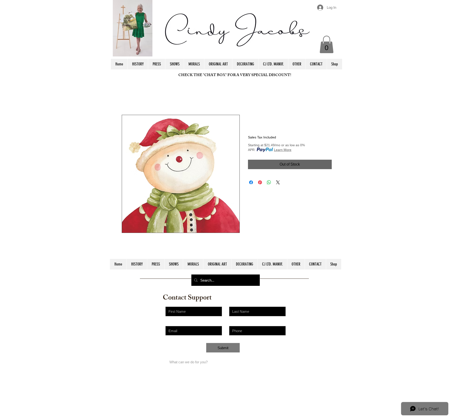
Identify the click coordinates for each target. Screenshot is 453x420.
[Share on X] (278, 182)
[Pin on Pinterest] (260, 182)
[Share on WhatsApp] (269, 182)
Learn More (282, 150)
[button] (326, 44)
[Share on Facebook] (251, 182)
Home (127, 98)
